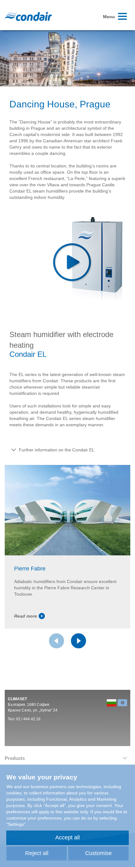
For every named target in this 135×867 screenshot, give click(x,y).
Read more (25, 616)
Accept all (67, 837)
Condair (28, 16)
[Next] (78, 640)
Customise (98, 853)
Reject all (36, 853)
